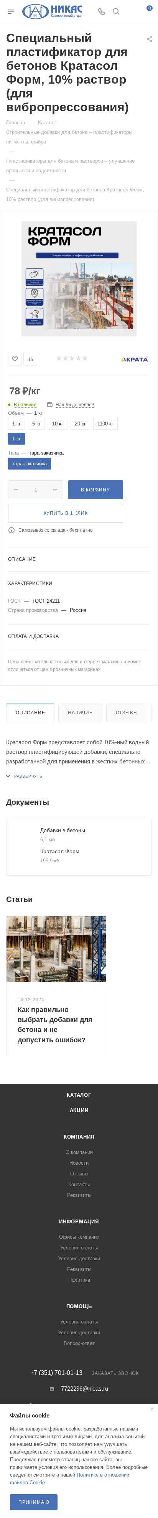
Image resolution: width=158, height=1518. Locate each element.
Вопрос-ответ (79, 1343)
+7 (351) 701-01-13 (56, 1373)
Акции (79, 1110)
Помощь (79, 1306)
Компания (79, 1137)
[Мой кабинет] (130, 12)
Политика (79, 1280)
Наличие (80, 712)
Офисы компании (79, 1237)
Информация (79, 1222)
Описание (30, 712)
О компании (79, 1152)
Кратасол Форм (59, 851)
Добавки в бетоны (62, 830)
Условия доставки (79, 1258)
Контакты (79, 1184)
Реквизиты (79, 1195)
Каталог (79, 1095)
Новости (79, 1163)
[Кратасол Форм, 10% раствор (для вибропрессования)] (79, 278)
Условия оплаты (79, 1248)
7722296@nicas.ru (84, 1388)
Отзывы (127, 712)
